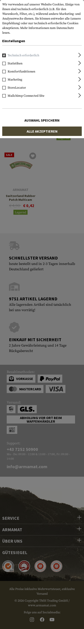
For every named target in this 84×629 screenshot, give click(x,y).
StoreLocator (17, 88)
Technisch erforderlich (23, 55)
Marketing (15, 80)
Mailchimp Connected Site (26, 96)
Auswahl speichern (42, 120)
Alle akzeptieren (42, 131)
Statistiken (15, 63)
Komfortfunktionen (21, 72)
